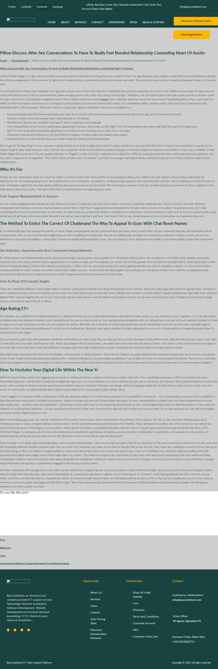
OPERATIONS (117, 22)
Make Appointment (191, 34)
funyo (103, 99)
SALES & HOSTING (153, 22)
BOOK (133, 22)
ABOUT (65, 22)
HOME (52, 22)
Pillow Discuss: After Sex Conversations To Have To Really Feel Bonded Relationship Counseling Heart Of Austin (66, 68)
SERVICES (80, 22)
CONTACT (97, 22)
